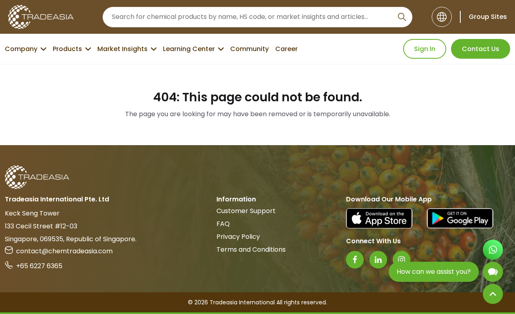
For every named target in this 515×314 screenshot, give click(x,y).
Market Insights (122, 48)
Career (286, 48)
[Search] (402, 17)
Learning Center (189, 48)
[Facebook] (355, 260)
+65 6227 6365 (39, 266)
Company (21, 48)
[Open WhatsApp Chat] (493, 250)
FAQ (223, 223)
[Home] (257, 177)
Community (249, 48)
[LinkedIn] (378, 260)
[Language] (442, 17)
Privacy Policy (238, 236)
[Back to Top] (493, 294)
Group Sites (488, 16)
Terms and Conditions (251, 249)
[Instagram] (401, 260)
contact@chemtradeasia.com (64, 251)
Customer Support (246, 210)
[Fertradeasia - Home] (41, 17)
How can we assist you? (434, 271)
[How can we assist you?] (493, 272)
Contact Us (480, 48)
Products (67, 48)
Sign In (424, 48)
